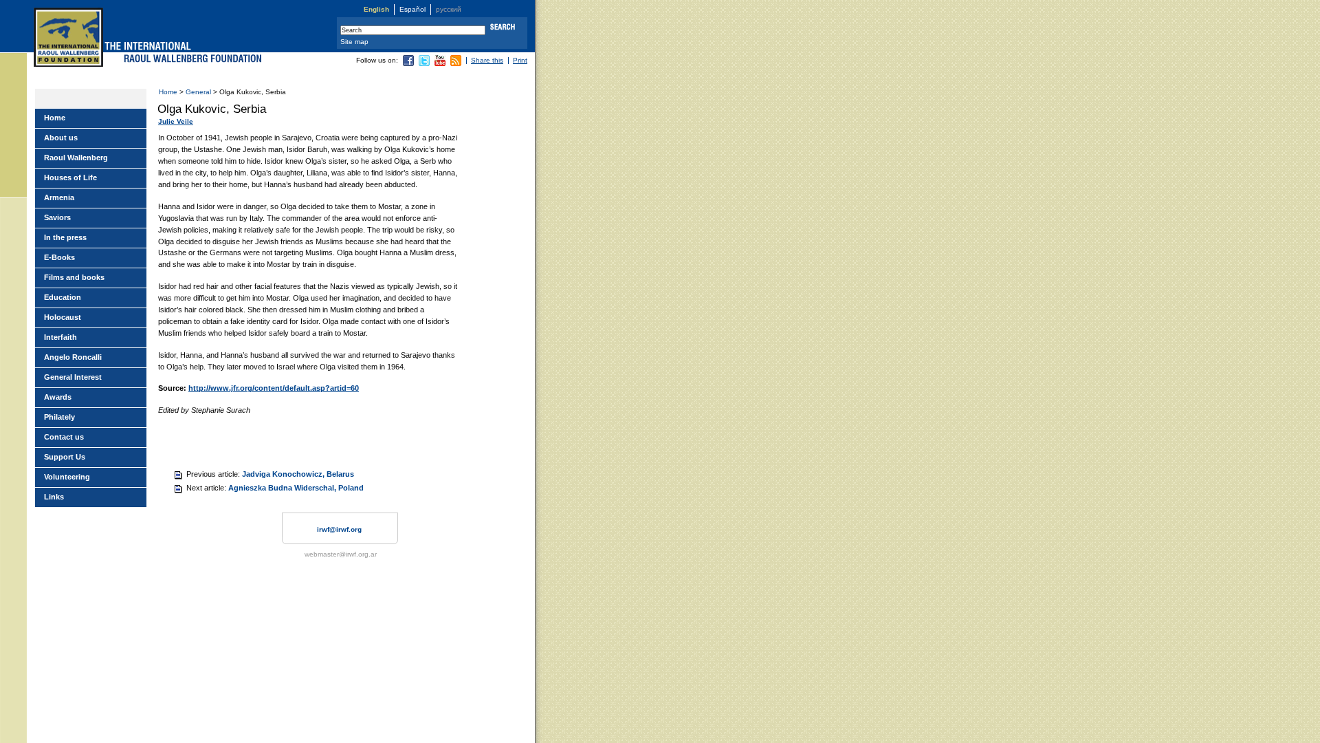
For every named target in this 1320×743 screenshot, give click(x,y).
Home (168, 92)
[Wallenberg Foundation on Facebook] (408, 63)
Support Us (64, 457)
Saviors (57, 217)
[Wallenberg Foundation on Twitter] (424, 63)
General (198, 92)
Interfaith (60, 337)
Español (412, 9)
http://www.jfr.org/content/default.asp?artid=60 (273, 388)
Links (54, 497)
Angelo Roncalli (73, 357)
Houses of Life (70, 177)
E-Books (59, 257)
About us (61, 137)
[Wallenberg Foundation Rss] (455, 63)
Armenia (59, 197)
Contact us (64, 437)
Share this (487, 60)
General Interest (73, 377)
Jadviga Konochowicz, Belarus (298, 474)
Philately (59, 417)
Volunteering (67, 477)
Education (62, 297)
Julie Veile (175, 121)
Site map (354, 41)
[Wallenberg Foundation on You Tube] (440, 63)
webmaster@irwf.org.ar (341, 554)
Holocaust (62, 317)
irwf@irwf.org (339, 529)
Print (520, 60)
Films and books (74, 277)
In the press (65, 237)
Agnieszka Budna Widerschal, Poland (296, 488)
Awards (58, 397)
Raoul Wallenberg (76, 157)
